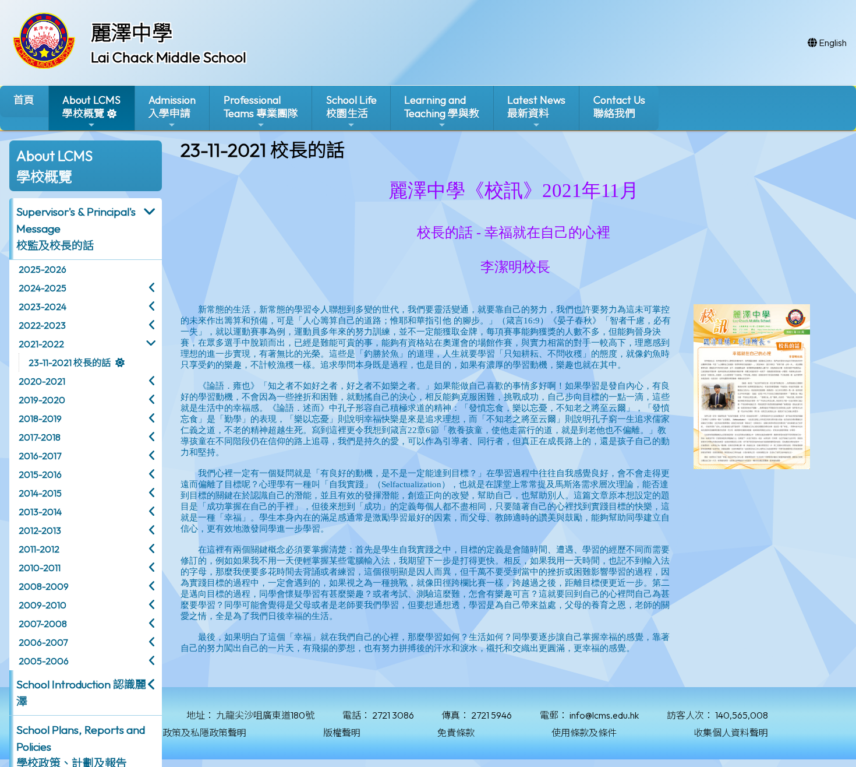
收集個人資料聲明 (731, 732)
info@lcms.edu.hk (604, 715)
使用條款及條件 (584, 732)
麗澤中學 (131, 32)
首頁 (23, 100)
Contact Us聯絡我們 (619, 106)
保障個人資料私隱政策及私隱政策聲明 (167, 732)
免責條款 (456, 732)
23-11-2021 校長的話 (70, 362)
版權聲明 (341, 732)
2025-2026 (42, 269)
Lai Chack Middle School (168, 57)
